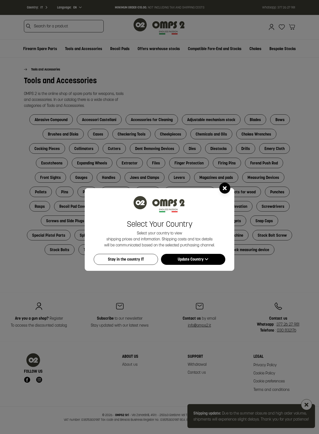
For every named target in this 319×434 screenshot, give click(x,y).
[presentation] (159, 217)
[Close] (224, 188)
